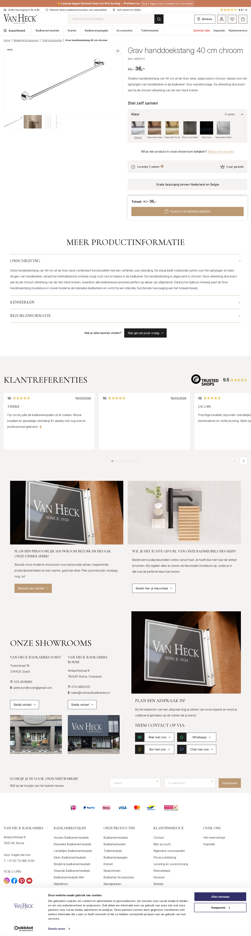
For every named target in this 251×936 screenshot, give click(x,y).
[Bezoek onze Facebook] (14, 882)
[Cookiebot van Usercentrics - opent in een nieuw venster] (24, 929)
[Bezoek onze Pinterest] (22, 882)
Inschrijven (229, 783)
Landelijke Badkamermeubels (73, 851)
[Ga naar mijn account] (221, 19)
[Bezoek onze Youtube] (29, 882)
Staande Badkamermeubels (72, 870)
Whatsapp (199, 737)
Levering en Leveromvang (170, 864)
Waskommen (112, 870)
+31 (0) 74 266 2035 (20, 861)
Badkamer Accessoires (26, 40)
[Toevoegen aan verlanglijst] (117, 51)
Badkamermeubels (47, 30)
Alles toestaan (220, 896)
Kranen (72, 30)
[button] (112, 461)
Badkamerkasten (114, 844)
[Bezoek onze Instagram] (7, 882)
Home (7, 40)
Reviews (159, 877)
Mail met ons (157, 737)
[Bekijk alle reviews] (205, 380)
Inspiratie (219, 30)
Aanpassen (218, 907)
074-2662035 (79, 687)
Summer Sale (201, 30)
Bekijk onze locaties (221, 151)
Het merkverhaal (214, 837)
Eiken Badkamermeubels (70, 857)
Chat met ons (199, 749)
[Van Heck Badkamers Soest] (36, 734)
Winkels (207, 19)
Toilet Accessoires (52, 40)
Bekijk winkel (22, 704)
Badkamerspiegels (96, 30)
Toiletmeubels (150, 30)
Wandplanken (112, 884)
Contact (158, 837)
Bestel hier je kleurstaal (152, 588)
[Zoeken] (159, 19)
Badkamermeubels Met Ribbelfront (69, 880)
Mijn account (162, 844)
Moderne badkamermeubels (72, 864)
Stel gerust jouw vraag (143, 333)
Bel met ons (157, 749)
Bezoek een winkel (31, 588)
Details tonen (56, 928)
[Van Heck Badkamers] (20, 19)
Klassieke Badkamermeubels (72, 844)
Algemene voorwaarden (169, 851)
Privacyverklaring (164, 857)
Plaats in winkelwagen (190, 211)
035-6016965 (21, 682)
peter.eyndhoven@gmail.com (31, 688)
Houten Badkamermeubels (71, 837)
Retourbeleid (161, 870)
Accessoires (124, 30)
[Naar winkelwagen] (243, 19)
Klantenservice (238, 30)
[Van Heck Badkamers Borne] (94, 734)
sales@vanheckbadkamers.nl (89, 692)
